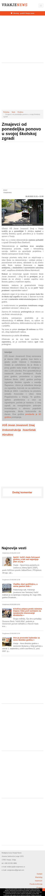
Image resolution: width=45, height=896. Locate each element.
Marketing (38, 877)
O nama (39, 887)
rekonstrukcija (12, 430)
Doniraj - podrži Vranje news (23, 13)
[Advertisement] (22, 39)
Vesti (13, 112)
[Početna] (14, 4)
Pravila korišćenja (36, 884)
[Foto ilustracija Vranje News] (22, 211)
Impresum (38, 881)
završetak (30, 430)
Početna (6, 112)
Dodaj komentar (22, 492)
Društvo (20, 112)
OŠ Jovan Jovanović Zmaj (19, 425)
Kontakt (39, 874)
